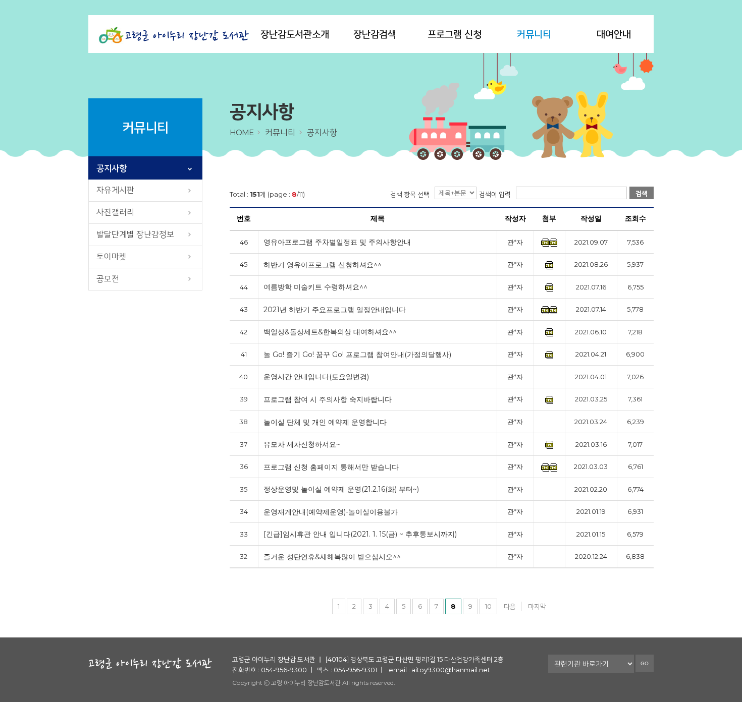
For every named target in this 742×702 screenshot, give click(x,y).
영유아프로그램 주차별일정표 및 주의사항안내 (337, 242)
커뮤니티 (534, 34)
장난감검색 (374, 34)
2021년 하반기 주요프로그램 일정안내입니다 (334, 310)
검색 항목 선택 (410, 194)
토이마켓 (111, 256)
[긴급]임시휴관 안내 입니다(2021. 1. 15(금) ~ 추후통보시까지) (360, 534)
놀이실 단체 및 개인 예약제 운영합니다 (325, 422)
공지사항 (111, 168)
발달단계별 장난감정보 (135, 234)
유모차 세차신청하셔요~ (301, 444)
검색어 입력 (495, 194)
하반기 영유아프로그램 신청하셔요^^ (322, 265)
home (241, 132)
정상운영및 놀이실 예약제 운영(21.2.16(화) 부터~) (341, 489)
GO (645, 663)
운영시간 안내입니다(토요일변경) (316, 377)
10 (488, 606)
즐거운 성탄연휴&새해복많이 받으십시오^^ (332, 557)
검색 (641, 193)
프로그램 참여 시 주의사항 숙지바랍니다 (327, 399)
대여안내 (614, 34)
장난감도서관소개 (294, 34)
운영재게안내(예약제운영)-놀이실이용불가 (330, 512)
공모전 (107, 278)
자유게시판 (115, 190)
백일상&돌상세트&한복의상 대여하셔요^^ (330, 332)
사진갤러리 (115, 212)
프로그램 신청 (455, 34)
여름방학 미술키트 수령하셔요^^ (315, 287)
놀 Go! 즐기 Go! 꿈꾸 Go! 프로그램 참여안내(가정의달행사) (357, 355)
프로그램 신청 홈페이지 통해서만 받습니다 (331, 467)
